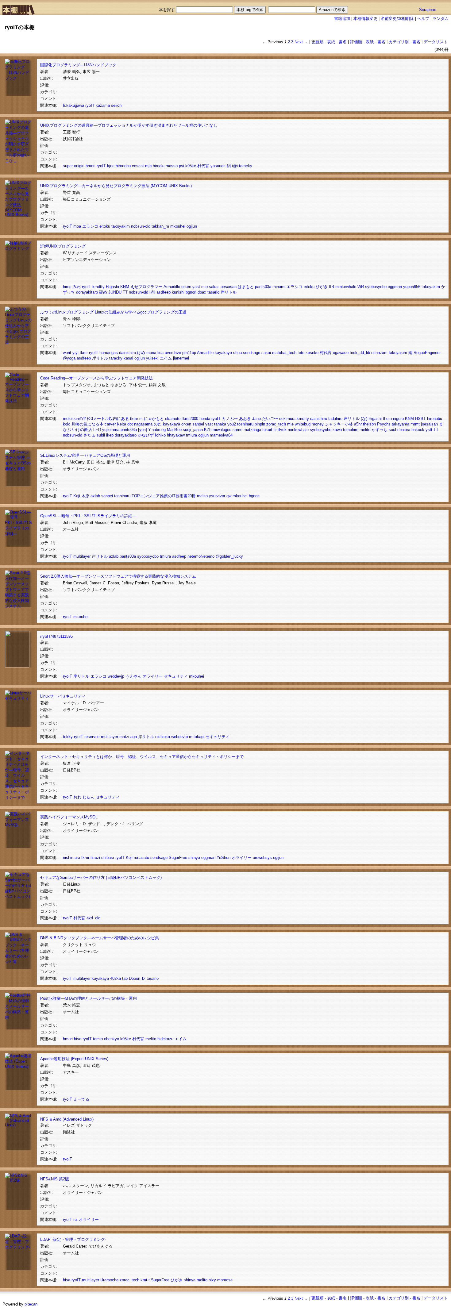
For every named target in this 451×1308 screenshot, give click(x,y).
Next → (301, 42)
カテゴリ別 (399, 42)
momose (225, 1280)
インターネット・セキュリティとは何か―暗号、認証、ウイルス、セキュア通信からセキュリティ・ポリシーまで (142, 756)
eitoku (104, 226)
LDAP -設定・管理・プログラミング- (73, 1239)
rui (136, 857)
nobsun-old (140, 226)
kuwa (337, 429)
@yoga (69, 358)
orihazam (379, 352)
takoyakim (120, 226)
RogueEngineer (427, 352)
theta (387, 418)
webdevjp (116, 676)
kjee (110, 166)
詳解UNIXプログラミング (63, 246)
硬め (103, 292)
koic (66, 424)
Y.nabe (154, 429)
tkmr (84, 352)
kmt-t (145, 1280)
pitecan (31, 1304)
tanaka (220, 424)
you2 (231, 424)
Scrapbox (427, 9)
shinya (194, 857)
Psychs (384, 424)
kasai (128, 358)
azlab (95, 496)
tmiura (191, 435)
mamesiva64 (221, 435)
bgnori (191, 292)
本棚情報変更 (365, 18)
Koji (76, 496)
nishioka (162, 736)
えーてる (81, 1099)
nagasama (143, 424)
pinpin (260, 424)
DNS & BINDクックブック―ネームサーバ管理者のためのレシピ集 (99, 938)
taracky (245, 166)
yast (196, 286)
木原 (85, 496)
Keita (121, 424)
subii (101, 435)
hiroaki (158, 166)
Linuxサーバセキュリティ (63, 696)
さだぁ (89, 435)
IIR (331, 286)
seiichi (116, 105)
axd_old (93, 918)
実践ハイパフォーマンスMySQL (69, 817)
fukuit (267, 429)
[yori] (142, 429)
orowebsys (262, 857)
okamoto (172, 418)
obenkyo (111, 1039)
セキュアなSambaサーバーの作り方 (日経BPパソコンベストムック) (101, 877)
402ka (115, 978)
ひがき (322, 286)
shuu (237, 352)
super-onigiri (73, 166)
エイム (166, 358)
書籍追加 (342, 18)
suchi (393, 429)
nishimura (71, 857)
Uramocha (109, 1280)
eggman (395, 286)
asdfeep (163, 292)
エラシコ (90, 226)
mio (204, 286)
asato (144, 857)
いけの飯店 (82, 429)
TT (125, 292)
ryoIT (89, 105)
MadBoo (174, 429)
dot (130, 424)
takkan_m (160, 226)
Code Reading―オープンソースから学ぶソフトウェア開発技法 (96, 378)
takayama (400, 424)
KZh (207, 429)
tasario (213, 292)
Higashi (112, 286)
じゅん (88, 797)
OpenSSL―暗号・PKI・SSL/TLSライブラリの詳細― (88, 516)
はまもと (246, 286)
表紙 (331, 42)
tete (301, 352)
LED (97, 429)
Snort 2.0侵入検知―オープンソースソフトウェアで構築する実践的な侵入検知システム (118, 576)
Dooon (134, 978)
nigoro (398, 418)
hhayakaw (176, 435)
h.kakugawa (73, 105)
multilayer (82, 556)
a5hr (358, 424)
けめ (141, 352)
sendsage (251, 352)
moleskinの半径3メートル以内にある (96, 418)
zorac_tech (276, 424)
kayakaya (223, 352)
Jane (256, 418)
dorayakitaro (87, 292)
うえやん (133, 676)
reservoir (92, 736)
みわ (77, 286)
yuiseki (152, 358)
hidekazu (165, 1039)
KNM (124, 286)
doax (202, 292)
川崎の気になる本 (87, 424)
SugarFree (178, 857)
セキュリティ (176, 676)
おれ (77, 797)
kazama (103, 105)
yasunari (218, 166)
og (163, 429)
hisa (77, 1039)
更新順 (317, 42)
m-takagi (196, 736)
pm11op (189, 352)
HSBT (420, 418)
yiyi (75, 352)
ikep (110, 435)
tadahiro (335, 418)
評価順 (356, 42)
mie (290, 424)
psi (181, 166)
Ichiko (160, 435)
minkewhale (345, 286)
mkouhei (177, 226)
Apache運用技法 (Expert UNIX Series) (74, 1058)
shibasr (107, 857)
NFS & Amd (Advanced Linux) (67, 1119)
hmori (90, 166)
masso (172, 166)
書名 (343, 42)
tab (125, 978)
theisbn (369, 424)
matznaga (252, 429)
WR (360, 286)
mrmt (415, 424)
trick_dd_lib (360, 352)
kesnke (312, 352)
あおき (245, 418)
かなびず (146, 435)
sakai (213, 286)
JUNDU (114, 292)
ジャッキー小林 (339, 424)
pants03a (263, 286)
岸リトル (229, 292)
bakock (417, 429)
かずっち (379, 429)
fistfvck (280, 429)
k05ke (190, 166)
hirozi (95, 857)
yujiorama (110, 429)
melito (365, 429)
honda (204, 418)
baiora (404, 429)
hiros (67, 286)
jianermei (181, 358)
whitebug (302, 424)
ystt (429, 429)
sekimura (287, 418)
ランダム (441, 18)
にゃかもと (154, 418)
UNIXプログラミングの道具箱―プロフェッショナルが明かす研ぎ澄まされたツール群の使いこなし (128, 125)
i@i (235, 166)
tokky (68, 736)
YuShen (223, 857)
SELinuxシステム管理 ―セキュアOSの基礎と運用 (85, 455)
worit (67, 352)
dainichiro (127, 352)
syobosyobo (376, 286)
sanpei (198, 424)
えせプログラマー (146, 286)
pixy (212, 1280)
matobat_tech (284, 352)
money (318, 424)
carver (110, 424)
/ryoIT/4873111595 (56, 636)
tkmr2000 (190, 418)
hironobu (123, 166)
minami (278, 286)
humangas (108, 352)
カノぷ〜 (230, 418)
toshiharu (245, 424)
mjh (148, 166)
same (237, 429)
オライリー (153, 676)
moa (77, 226)
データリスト (436, 42)
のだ (158, 424)
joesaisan (228, 286)
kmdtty (98, 286)
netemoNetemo (200, 556)
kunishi (178, 292)
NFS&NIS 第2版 (54, 1179)
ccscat (138, 166)
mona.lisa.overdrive (163, 352)
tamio (98, 1039)
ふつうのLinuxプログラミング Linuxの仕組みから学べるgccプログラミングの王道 (113, 312)
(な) (364, 418)
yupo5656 (411, 286)
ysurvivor (217, 496)
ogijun (192, 226)
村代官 (203, 166)
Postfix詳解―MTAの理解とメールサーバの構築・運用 (88, 998)
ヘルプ (423, 18)
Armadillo (172, 286)
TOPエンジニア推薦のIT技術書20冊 (164, 496)
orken (186, 286)
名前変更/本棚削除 (397, 18)
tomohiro (350, 429)
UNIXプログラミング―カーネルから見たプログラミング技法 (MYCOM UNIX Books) (116, 185)
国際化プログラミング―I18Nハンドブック (78, 65)
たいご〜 (270, 418)
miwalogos (222, 429)
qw (228, 496)
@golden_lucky (229, 556)
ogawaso (341, 352)
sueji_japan (193, 429)
